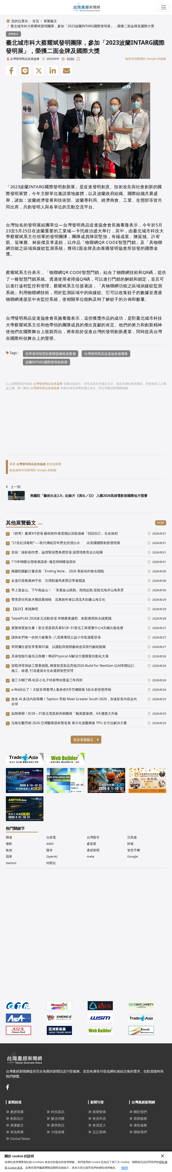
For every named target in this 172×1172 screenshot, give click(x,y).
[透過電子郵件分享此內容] (66, 70)
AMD (50, 843)
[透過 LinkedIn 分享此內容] (52, 70)
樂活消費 (57, 1118)
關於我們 (140, 1111)
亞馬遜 (132, 837)
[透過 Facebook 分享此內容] (11, 70)
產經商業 (17, 1111)
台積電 (51, 837)
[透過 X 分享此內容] (39, 70)
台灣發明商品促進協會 (24, 59)
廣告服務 (140, 1125)
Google (132, 856)
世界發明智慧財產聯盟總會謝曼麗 (50, 353)
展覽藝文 (50, 21)
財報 (130, 843)
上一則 (15, 486)
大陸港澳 (57, 1132)
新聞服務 (140, 1118)
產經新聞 (93, 850)
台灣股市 (93, 837)
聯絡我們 (140, 1132)
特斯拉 (51, 863)
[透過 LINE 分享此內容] (25, 70)
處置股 (91, 843)
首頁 (35, 21)
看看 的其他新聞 (35, 464)
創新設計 (17, 1118)
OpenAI (51, 856)
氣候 (9, 850)
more (160, 523)
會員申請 (99, 1118)
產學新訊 (57, 1125)
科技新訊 (57, 1111)
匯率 (49, 850)
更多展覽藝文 (83, 739)
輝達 (9, 837)
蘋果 (9, 856)
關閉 (124, 1168)
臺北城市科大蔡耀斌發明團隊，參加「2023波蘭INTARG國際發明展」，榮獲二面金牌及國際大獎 (82, 26)
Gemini (11, 863)
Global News (20, 1138)
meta (90, 856)
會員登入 (99, 1125)
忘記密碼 (99, 1132)
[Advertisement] (86, 425)
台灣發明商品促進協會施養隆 (106, 353)
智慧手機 (133, 850)
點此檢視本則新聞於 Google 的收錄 (33, 470)
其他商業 (17, 1132)
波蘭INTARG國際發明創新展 (46, 362)
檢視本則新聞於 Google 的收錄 (145, 59)
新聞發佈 (99, 1111)
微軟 (9, 843)
